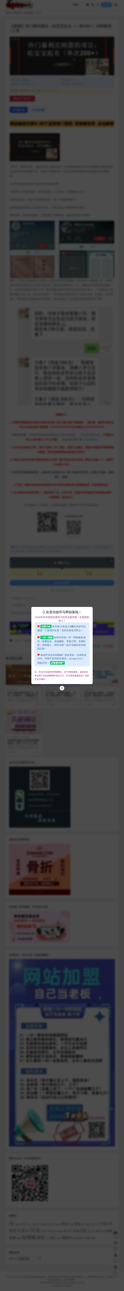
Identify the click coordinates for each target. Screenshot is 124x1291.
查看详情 (57, 662)
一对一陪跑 (47, 637)
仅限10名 (46, 626)
